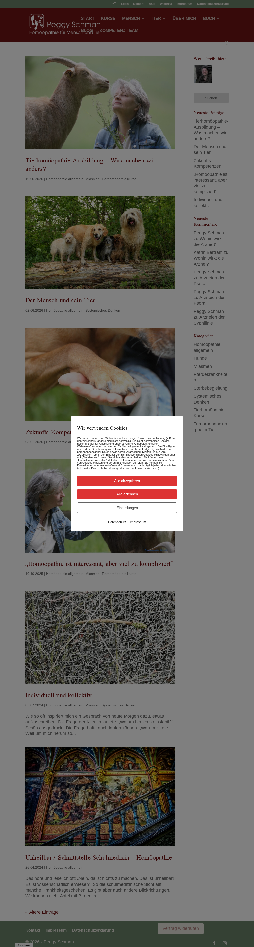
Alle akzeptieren (127, 481)
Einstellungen (127, 508)
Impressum (138, 522)
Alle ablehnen (127, 494)
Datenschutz (117, 522)
